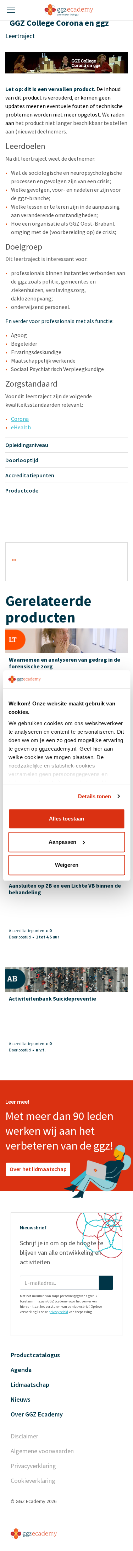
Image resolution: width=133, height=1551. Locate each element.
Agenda (21, 1370)
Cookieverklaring (33, 1481)
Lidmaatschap (30, 1384)
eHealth (21, 427)
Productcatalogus (35, 1355)
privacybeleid (58, 1312)
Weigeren (66, 865)
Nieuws (21, 1399)
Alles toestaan (66, 819)
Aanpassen (62, 842)
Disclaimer (24, 1436)
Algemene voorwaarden (42, 1451)
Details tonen (94, 796)
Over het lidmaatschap (38, 1169)
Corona (20, 418)
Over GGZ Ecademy (37, 1414)
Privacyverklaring (33, 1466)
